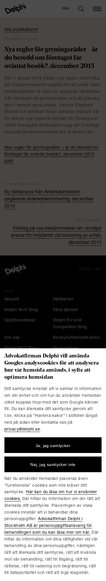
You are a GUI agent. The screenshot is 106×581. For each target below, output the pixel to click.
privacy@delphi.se (22, 430)
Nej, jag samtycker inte (53, 464)
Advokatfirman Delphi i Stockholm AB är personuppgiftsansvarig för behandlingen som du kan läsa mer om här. (48, 526)
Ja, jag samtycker (53, 445)
